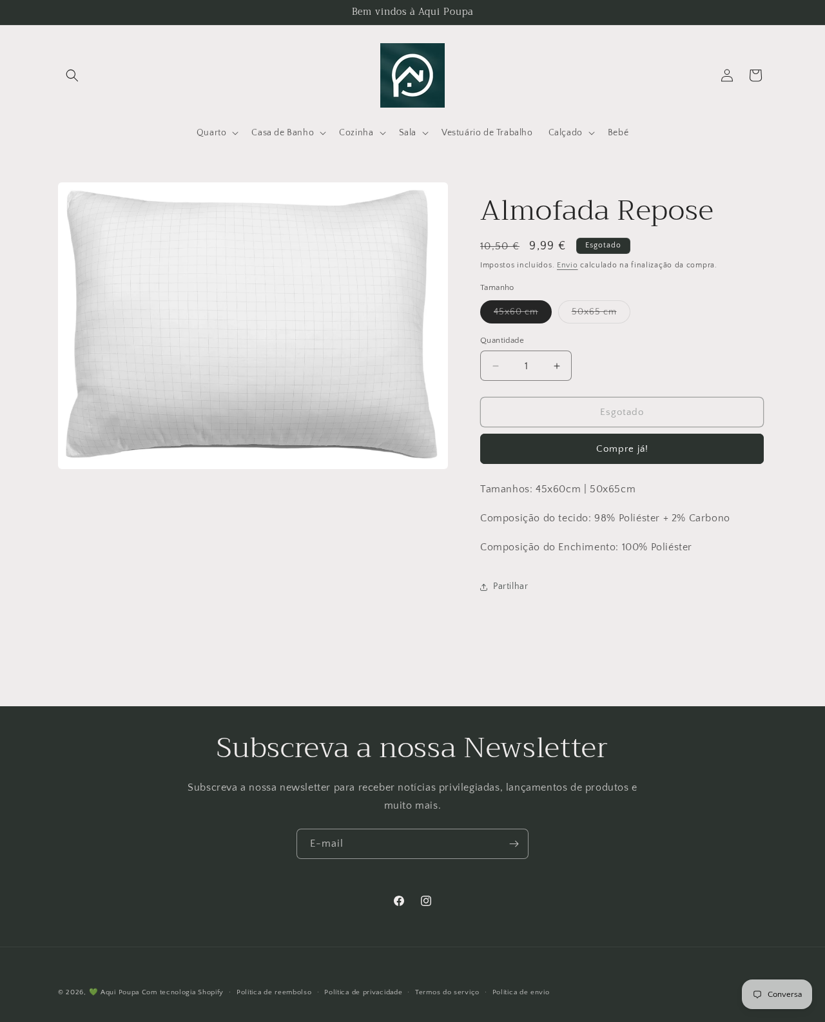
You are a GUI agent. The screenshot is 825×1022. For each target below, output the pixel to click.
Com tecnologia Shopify (183, 992)
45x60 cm (523, 314)
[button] (72, 75)
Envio (567, 265)
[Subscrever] (514, 844)
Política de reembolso (274, 992)
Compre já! (622, 448)
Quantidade (502, 340)
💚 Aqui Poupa (114, 992)
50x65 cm (601, 314)
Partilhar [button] (510, 586)
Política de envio (521, 992)
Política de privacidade (363, 992)
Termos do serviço (447, 992)
